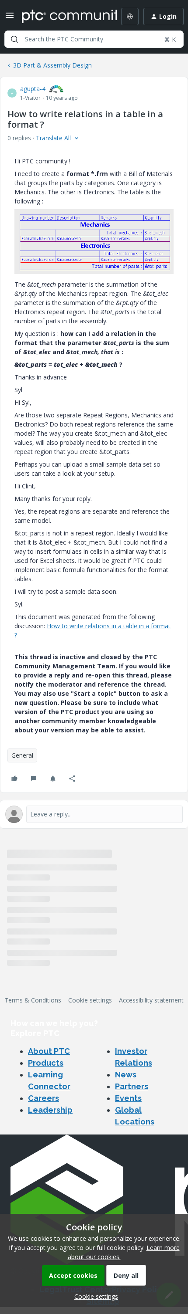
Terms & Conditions (32, 1000)
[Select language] (130, 16)
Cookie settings (90, 1000)
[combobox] (94, 39)
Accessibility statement (151, 1000)
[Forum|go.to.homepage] (63, 17)
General (22, 755)
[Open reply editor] (94, 814)
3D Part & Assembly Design (52, 65)
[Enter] (14, 39)
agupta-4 (32, 89)
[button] (9, 18)
